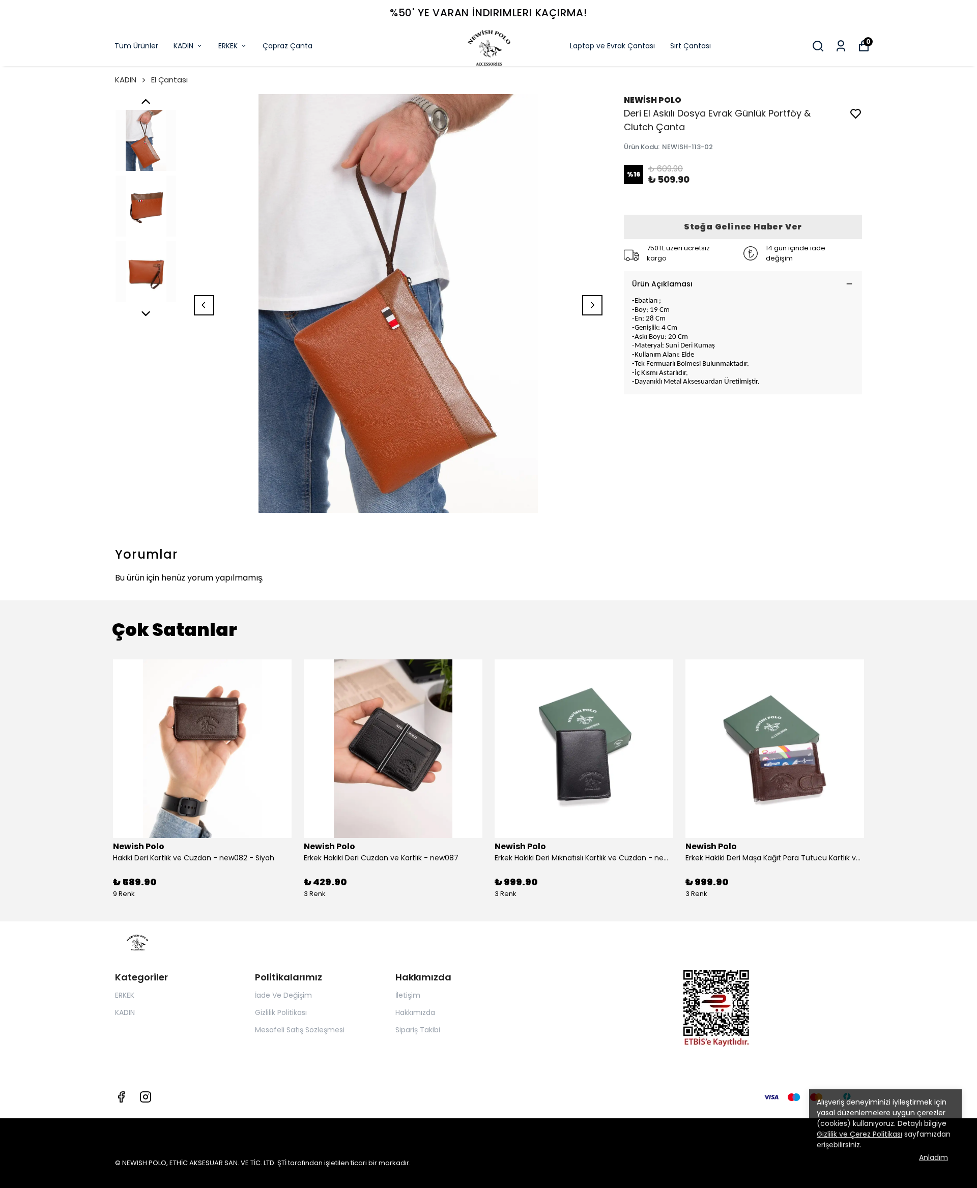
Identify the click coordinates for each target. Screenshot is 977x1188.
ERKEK (228, 46)
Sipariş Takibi (417, 1030)
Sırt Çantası (690, 46)
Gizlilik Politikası (281, 1012)
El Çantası (169, 79)
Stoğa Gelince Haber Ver (743, 227)
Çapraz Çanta (287, 46)
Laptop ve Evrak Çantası (612, 46)
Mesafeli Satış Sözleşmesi (299, 1030)
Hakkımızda (415, 1012)
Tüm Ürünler (136, 46)
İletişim (407, 995)
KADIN (183, 46)
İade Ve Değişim (283, 995)
